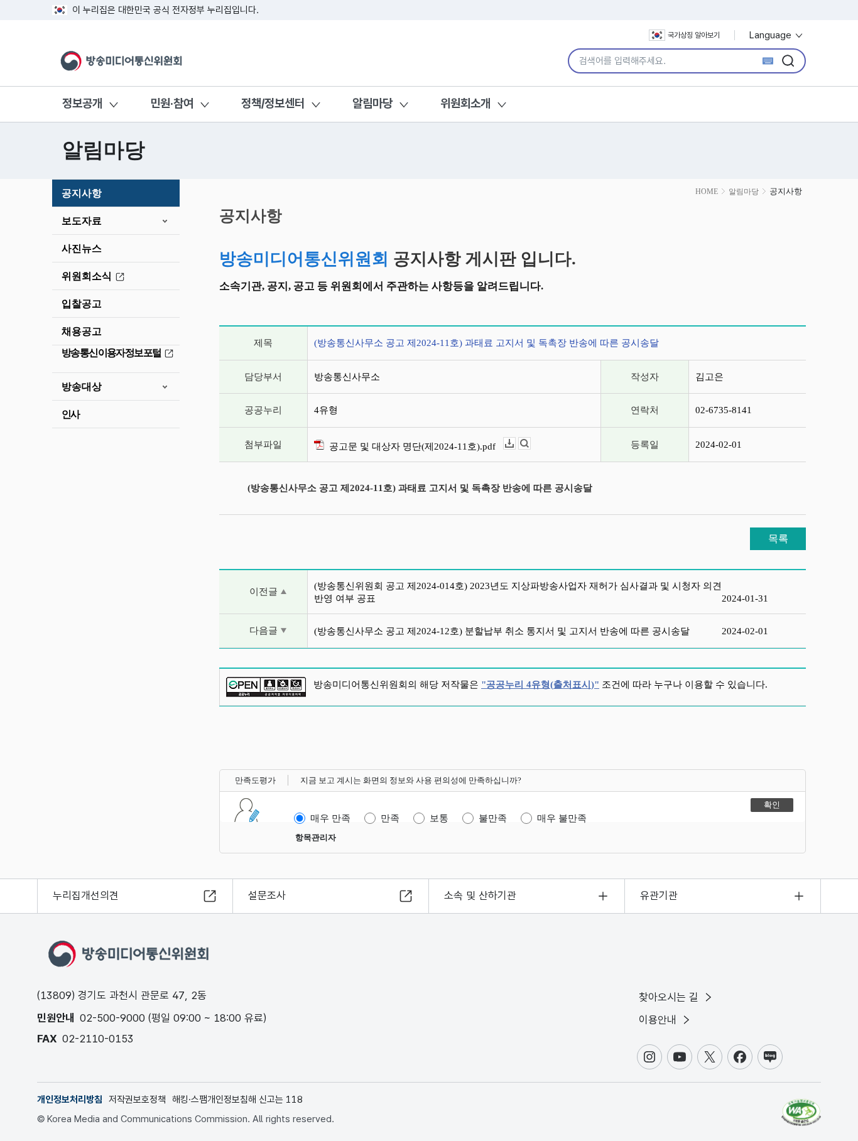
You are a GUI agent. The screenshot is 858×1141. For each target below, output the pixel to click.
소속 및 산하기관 (480, 895)
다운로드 (515, 443)
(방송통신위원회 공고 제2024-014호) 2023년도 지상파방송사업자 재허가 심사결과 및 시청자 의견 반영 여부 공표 (518, 592)
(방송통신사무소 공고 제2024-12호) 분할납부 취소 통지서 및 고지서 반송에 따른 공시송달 (502, 631)
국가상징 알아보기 (694, 35)
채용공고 (82, 331)
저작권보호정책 (137, 1099)
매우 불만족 (562, 818)
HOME (706, 191)
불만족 (493, 818)
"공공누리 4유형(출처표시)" (540, 684)
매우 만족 (330, 818)
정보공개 (82, 103)
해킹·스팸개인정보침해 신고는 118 (237, 1099)
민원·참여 (171, 103)
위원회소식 (87, 276)
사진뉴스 (82, 248)
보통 (439, 818)
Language (771, 35)
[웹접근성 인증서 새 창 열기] (801, 1106)
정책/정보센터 (273, 103)
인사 (71, 414)
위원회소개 (465, 103)
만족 (390, 818)
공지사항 (82, 193)
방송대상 (82, 386)
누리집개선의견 (86, 895)
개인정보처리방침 (69, 1099)
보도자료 (82, 220)
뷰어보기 (530, 443)
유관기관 (659, 895)
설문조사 (267, 895)
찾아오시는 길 (670, 997)
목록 (778, 538)
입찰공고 (82, 303)
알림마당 (372, 103)
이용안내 (659, 1020)
